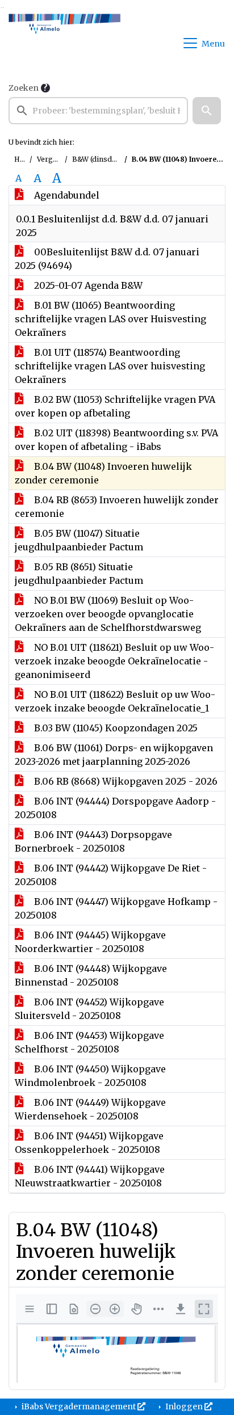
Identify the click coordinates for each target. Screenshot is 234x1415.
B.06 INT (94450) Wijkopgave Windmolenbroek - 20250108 (90, 1075)
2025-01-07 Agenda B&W (87, 285)
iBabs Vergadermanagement (78, 1406)
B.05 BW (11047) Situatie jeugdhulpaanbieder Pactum (79, 540)
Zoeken (24, 88)
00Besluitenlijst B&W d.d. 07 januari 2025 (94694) (107, 258)
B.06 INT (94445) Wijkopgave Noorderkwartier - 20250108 (90, 941)
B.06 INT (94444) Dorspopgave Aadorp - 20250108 (115, 807)
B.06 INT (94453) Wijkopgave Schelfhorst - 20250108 (89, 1042)
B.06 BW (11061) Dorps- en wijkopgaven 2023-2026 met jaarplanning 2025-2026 (114, 754)
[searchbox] (98, 110)
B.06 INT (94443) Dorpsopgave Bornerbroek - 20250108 (93, 841)
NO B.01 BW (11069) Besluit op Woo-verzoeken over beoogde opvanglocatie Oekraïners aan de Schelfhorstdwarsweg (108, 614)
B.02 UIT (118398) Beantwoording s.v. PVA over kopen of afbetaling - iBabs (116, 439)
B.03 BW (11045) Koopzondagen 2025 (115, 728)
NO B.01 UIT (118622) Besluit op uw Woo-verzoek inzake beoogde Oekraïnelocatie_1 (115, 701)
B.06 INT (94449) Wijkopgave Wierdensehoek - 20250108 (90, 1109)
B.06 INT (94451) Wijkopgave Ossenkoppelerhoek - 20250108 (89, 1142)
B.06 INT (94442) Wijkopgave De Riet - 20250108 (111, 874)
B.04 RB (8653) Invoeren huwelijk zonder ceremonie (117, 506)
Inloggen (184, 1406)
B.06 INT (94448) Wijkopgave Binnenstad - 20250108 (91, 975)
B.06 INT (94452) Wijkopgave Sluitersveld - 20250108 (89, 1008)
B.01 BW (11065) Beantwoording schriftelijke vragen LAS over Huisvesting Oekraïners (110, 319)
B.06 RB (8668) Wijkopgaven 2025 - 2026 (125, 781)
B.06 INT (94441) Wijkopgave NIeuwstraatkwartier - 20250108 (90, 1176)
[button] (207, 110)
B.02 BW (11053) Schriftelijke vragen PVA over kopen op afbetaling (115, 406)
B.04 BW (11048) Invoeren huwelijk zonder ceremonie (103, 473)
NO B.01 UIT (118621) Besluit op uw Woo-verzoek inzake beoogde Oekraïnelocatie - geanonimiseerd (114, 661)
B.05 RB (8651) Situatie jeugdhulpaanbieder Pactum (79, 573)
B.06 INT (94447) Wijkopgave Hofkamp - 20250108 (116, 908)
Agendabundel (65, 195)
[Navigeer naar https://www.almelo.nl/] (64, 43)
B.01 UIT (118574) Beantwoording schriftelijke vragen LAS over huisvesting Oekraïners (110, 366)
